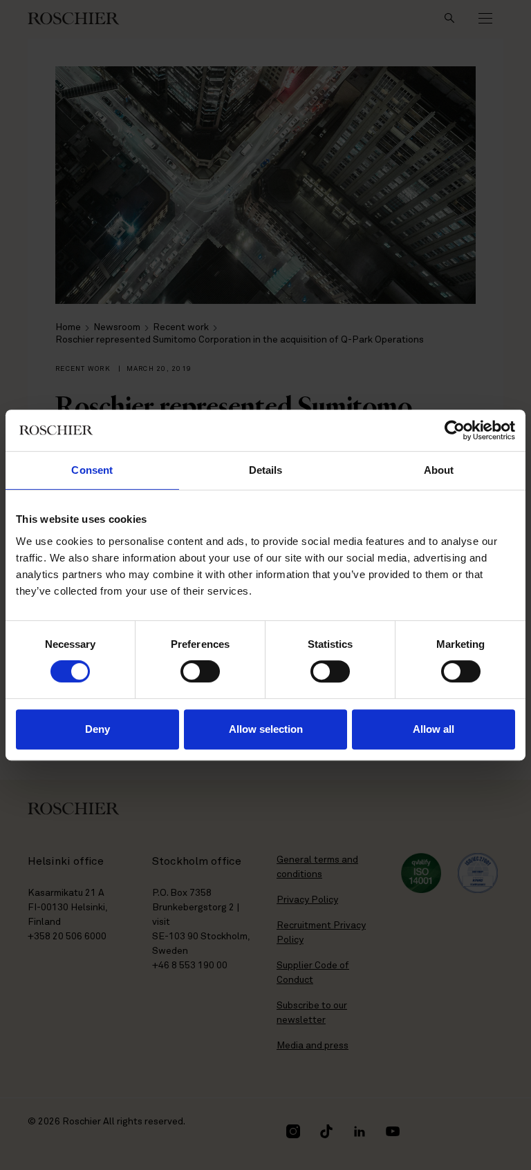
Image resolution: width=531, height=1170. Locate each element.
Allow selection (266, 729)
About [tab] (439, 470)
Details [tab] (266, 470)
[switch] (200, 671)
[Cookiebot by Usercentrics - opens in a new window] (454, 430)
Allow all (433, 729)
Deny (97, 729)
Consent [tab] (92, 470)
